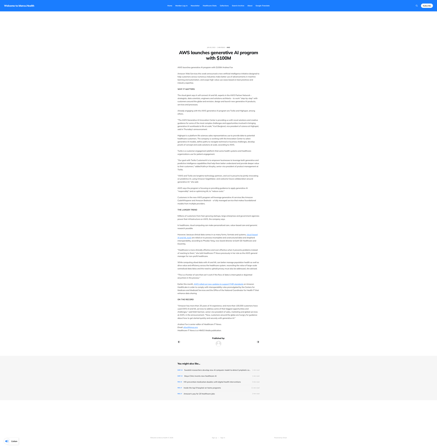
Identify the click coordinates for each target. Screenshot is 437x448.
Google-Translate (263, 6)
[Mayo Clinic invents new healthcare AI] (218, 376)
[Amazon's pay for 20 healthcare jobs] (218, 394)
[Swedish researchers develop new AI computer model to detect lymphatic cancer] (218, 370)
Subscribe (427, 6)
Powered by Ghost (280, 438)
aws (228, 47)
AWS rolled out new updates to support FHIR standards (218, 284)
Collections (224, 6)
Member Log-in (181, 6)
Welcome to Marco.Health (19, 5)
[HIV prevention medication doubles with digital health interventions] (218, 382)
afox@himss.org (190, 327)
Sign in (222, 438)
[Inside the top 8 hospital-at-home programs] (218, 388)
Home (169, 6)
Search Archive (238, 6)
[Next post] (258, 342)
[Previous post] (179, 342)
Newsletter (195, 6)
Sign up (214, 438)
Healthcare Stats (210, 6)
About (249, 6)
